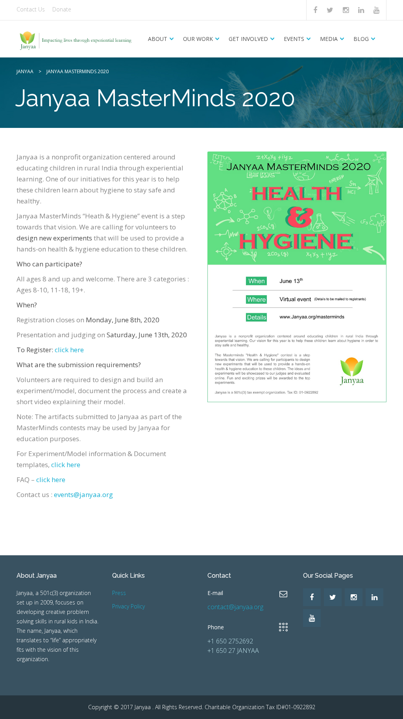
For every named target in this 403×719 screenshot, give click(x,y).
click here (69, 349)
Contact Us (31, 9)
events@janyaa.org (83, 494)
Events (294, 39)
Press (119, 593)
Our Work (198, 39)
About (157, 39)
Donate (61, 9)
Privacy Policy (128, 606)
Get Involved (248, 39)
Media (329, 39)
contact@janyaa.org (235, 607)
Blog (361, 39)
